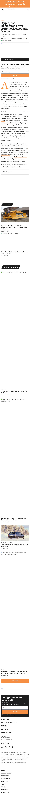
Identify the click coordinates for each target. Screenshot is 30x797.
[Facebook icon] (9, 747)
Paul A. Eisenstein (6, 395)
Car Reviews (5, 778)
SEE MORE (15, 680)
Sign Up (15, 75)
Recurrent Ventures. (9, 752)
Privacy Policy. (11, 78)
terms (21, 759)
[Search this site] (28, 9)
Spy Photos (5, 776)
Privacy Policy (21, 1)
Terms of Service (4, 78)
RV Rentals (5, 792)
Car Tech (3, 389)
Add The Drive (6, 40)
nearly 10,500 (8, 123)
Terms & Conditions (6, 739)
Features (4, 781)
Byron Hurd (4, 255)
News (2, 20)
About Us (5, 719)
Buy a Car (5, 729)
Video (3, 784)
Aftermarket (5, 249)
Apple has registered (17, 93)
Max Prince (4, 38)
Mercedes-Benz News (6, 542)
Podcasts (4, 787)
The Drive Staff (5, 675)
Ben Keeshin (4, 548)
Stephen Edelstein (6, 522)
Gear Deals (5, 790)
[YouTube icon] (2, 747)
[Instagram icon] (6, 747)
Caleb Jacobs (4, 231)
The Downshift (6, 773)
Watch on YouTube (8, 723)
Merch (3, 726)
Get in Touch (6, 733)
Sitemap (3, 736)
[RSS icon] (12, 747)
